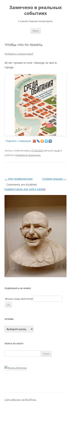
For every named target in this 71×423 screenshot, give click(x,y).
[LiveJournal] (38, 141)
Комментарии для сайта (25, 189)
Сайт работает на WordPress (20, 399)
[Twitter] (46, 141)
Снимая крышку (54, 178)
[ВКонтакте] (50, 141)
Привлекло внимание (28, 155)
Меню (36, 30)
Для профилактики (19, 178)
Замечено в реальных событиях (35, 10)
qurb (57, 150)
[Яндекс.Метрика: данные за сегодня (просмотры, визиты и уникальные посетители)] (16, 367)
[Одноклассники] (42, 141)
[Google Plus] (34, 141)
